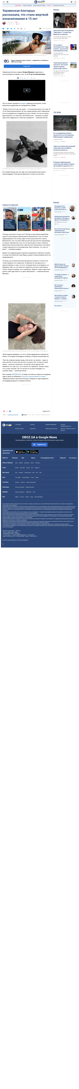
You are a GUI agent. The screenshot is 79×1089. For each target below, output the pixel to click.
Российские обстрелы (58, 5)
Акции (32, 477)
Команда (32, 424)
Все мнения (58, 305)
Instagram (23, 103)
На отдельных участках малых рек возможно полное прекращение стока (61, 72)
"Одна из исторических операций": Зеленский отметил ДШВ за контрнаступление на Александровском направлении (64, 148)
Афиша (17, 496)
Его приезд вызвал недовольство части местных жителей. (60, 54)
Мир (23, 458)
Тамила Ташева (58, 290)
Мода (32, 496)
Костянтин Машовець (59, 234)
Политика (15, 458)
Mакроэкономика (30, 487)
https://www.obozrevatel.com (53, 503)
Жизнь (33, 458)
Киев (16, 462)
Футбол (17, 467)
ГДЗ (16, 472)
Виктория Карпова (59, 301)
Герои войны (18, 5)
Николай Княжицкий (59, 269)
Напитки (23, 482)
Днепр (32, 462)
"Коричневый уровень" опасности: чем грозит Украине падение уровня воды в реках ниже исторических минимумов (60, 65)
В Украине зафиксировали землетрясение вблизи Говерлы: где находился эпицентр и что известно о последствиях (64, 164)
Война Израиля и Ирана (39, 5)
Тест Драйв (18, 477)
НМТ (40, 472)
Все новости (73, 458)
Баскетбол (22, 467)
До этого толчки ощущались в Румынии (63, 168)
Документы (33, 428)
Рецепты (17, 482)
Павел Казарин (58, 211)
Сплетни (22, 496)
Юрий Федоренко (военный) (61, 222)
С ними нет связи (57, 139)
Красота (27, 496)
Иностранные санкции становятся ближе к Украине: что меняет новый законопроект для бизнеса (62, 297)
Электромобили (26, 477)
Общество (63, 458)
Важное (56, 10)
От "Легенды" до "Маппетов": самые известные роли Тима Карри (62, 37)
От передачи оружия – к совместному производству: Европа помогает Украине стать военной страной (62, 276)
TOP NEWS (57, 112)
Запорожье (26, 462)
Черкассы (37, 462)
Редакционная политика (12, 414)
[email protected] (20, 536)
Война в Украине (27, 5)
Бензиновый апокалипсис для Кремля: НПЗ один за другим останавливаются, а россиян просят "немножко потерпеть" (62, 218)
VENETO (49, 5)
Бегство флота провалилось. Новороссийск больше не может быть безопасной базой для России (62, 286)
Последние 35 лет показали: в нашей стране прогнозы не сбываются (60, 207)
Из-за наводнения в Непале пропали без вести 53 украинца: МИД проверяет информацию (63, 135)
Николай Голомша (59, 280)
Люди (16, 22)
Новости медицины (20, 492)
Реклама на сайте (19, 428)
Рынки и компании (19, 487)
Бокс (32, 467)
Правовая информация (50, 424)
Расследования (45, 458)
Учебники (20, 472)
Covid (34, 492)
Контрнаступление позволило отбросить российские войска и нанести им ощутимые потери (64, 154)
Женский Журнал (38, 496)
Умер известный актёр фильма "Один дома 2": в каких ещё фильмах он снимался (63, 32)
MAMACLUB (28, 492)
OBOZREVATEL (17, 374)
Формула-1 (37, 467)
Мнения (56, 202)
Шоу (29, 414)
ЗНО (37, 472)
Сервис (37, 477)
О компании (18, 424)
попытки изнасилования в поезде (33, 376)
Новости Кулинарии (31, 482)
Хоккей (28, 467)
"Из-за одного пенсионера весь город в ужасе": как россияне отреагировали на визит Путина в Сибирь (61, 48)
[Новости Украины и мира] (24, 415)
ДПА (33, 472)
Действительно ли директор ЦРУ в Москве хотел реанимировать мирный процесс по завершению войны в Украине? (62, 265)
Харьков (21, 462)
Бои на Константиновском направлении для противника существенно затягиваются (62, 230)
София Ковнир (10, 22)
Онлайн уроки (27, 472)
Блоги (52, 458)
